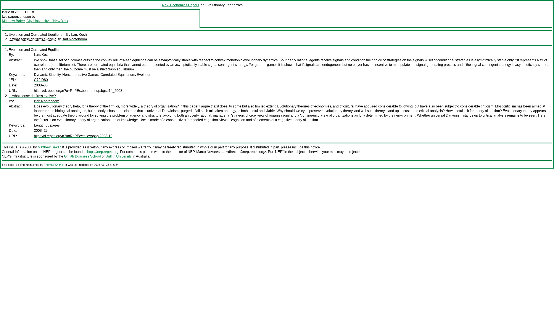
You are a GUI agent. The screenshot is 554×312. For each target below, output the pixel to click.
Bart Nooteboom (74, 39)
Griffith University (118, 156)
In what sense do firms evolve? (32, 39)
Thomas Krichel (54, 164)
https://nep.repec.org (102, 152)
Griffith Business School (82, 156)
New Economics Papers (180, 5)
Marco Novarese (209, 152)
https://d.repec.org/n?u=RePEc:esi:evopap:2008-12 (73, 136)
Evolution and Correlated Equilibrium (37, 34)
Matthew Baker (13, 21)
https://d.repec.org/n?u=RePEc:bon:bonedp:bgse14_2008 (78, 91)
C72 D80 (41, 80)
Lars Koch (79, 34)
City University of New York (47, 21)
